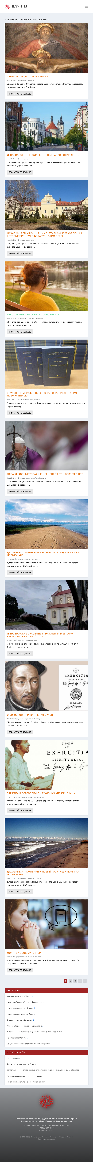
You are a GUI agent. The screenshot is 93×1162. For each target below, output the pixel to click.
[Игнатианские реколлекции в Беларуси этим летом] (46, 126)
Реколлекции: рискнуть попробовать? (33, 314)
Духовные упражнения (26, 80)
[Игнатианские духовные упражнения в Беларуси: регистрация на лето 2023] (46, 605)
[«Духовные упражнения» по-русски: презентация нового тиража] (46, 364)
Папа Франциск (40, 478)
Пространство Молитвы (17, 1038)
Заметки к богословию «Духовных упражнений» (41, 793)
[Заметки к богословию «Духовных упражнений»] (46, 765)
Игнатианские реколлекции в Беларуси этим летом (43, 155)
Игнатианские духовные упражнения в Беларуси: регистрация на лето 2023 (41, 635)
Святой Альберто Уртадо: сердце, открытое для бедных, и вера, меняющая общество (43, 1070)
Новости (37, 399)
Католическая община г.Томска (20, 1008)
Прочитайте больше (19, 94)
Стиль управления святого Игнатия (21, 1064)
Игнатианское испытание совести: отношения (26, 1082)
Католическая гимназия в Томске (21, 1014)
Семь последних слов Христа (27, 76)
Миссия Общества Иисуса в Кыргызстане (24, 1026)
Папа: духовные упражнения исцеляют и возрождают (45, 474)
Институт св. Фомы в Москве (19, 996)
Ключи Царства (13, 1058)
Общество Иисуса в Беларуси (19, 1020)
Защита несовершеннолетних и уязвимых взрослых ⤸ (29, 1044)
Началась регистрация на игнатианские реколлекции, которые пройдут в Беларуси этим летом (45, 235)
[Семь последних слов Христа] (46, 48)
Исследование (39, 719)
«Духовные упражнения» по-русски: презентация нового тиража (42, 394)
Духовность (21, 318)
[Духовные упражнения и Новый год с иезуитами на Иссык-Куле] (46, 524)
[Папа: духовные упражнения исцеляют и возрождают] (46, 445)
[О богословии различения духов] (46, 686)
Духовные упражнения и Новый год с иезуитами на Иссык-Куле (43, 554)
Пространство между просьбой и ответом (24, 1076)
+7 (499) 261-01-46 (46, 1128)
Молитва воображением (24, 952)
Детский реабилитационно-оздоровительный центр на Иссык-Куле (35, 1032)
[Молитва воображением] (46, 924)
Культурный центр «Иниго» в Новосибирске (25, 1002)
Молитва (38, 957)
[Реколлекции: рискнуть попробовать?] (46, 286)
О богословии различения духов (30, 714)
